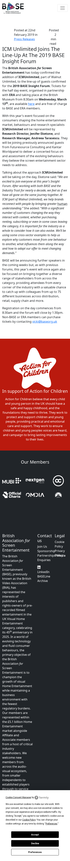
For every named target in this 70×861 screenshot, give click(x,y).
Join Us (42, 546)
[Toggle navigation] (62, 8)
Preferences (35, 852)
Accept (35, 834)
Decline (35, 843)
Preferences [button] (51, 823)
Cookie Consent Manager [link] (18, 797)
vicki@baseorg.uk (44, 321)
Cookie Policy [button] (28, 819)
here (31, 104)
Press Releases (24, 39)
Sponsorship (46, 551)
